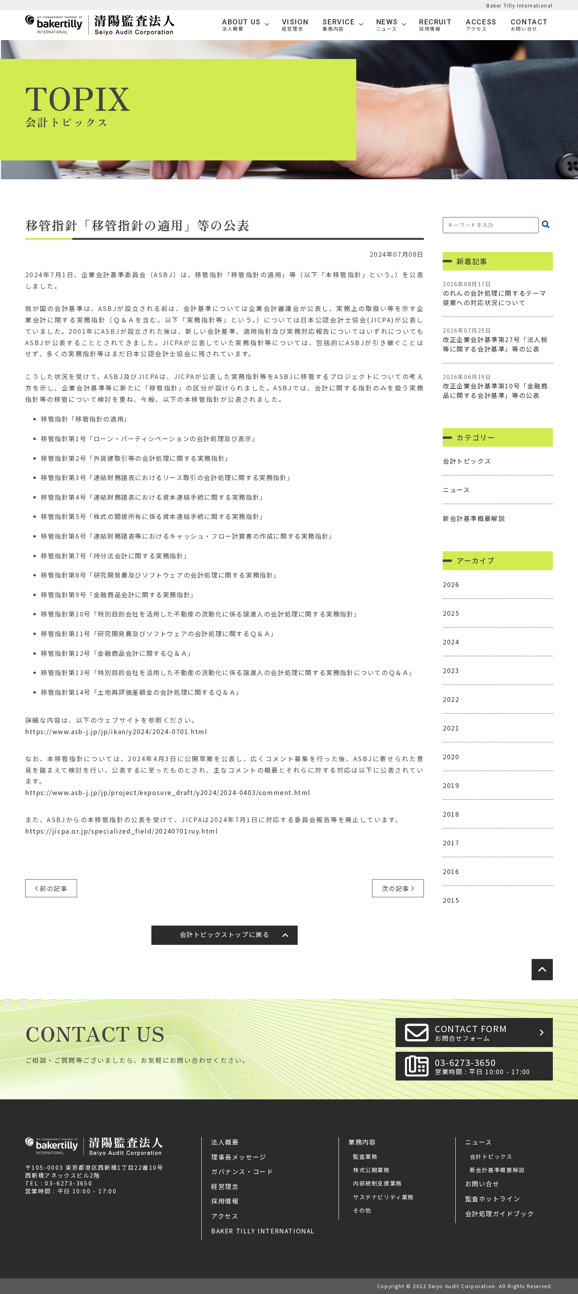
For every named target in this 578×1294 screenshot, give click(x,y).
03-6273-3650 (482, 1066)
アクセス (224, 1215)
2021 (451, 728)
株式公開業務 (371, 1170)
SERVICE (338, 25)
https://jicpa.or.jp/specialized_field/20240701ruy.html (121, 831)
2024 (451, 641)
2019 (451, 785)
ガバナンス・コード (242, 1171)
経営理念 (225, 1186)
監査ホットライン (493, 1198)
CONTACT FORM (471, 1032)
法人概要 (225, 1142)
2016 (451, 871)
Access (481, 25)
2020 (451, 756)
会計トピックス (467, 461)
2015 (451, 900)
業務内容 (362, 1142)
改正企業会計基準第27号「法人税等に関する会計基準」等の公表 (495, 339)
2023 (451, 670)
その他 (362, 1210)
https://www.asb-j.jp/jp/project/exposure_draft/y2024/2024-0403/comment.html (168, 792)
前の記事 (53, 888)
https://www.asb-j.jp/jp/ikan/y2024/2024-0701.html (116, 731)
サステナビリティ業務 (383, 1197)
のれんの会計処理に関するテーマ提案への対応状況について (495, 293)
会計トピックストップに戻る (225, 934)
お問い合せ (482, 1183)
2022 (451, 699)
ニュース (456, 489)
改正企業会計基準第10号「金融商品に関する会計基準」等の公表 (495, 386)
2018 (451, 814)
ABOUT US (241, 25)
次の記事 (395, 888)
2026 (451, 584)
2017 (451, 842)
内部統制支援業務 (377, 1183)
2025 (451, 613)
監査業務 (365, 1156)
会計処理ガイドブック (499, 1213)
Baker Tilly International (519, 5)
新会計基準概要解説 (474, 518)
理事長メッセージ (239, 1156)
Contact (529, 25)
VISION (295, 25)
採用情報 (225, 1201)
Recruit (435, 25)
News (387, 25)
